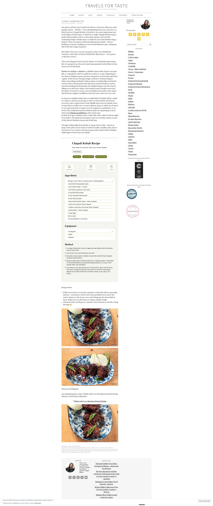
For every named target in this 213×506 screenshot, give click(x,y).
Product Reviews (134, 119)
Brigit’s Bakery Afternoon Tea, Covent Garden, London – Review (106, 489)
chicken (88, 447)
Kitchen (131, 104)
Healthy (131, 93)
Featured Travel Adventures (139, 87)
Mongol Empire (97, 450)
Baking (131, 52)
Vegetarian (132, 154)
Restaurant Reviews (136, 131)
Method (111, 169)
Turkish (88, 452)
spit (85, 452)
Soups (130, 146)
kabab (106, 449)
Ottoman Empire (104, 450)
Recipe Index (77, 446)
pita (109, 450)
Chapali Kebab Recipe (73, 21)
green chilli (102, 449)
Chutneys (132, 63)
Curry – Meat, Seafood (137, 69)
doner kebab (107, 447)
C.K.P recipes (133, 57)
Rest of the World (135, 128)
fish (71, 449)
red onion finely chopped (70, 452)
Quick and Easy (134, 122)
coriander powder (94, 447)
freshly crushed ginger (92, 449)
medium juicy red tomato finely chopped (78, 450)
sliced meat (81, 452)
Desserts (131, 75)
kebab (65, 450)
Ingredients (69, 169)
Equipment (91, 169)
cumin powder (101, 447)
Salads (130, 134)
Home (130, 96)
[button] (112, 181)
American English (71, 447)
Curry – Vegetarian (135, 72)
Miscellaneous (133, 116)
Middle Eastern (91, 450)
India (130, 99)
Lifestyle (131, 107)
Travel (130, 148)
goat (99, 449)
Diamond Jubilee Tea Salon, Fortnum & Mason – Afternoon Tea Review (106, 466)
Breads (131, 54)
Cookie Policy (37, 503)
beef (76, 447)
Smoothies (132, 143)
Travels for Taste (106, 6)
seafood (131, 137)
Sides (130, 140)
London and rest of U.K (137, 110)
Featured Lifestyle (135, 84)
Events (130, 78)
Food (68, 446)
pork (112, 450)
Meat (74, 446)
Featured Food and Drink (138, 81)
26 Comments (80, 23)
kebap (68, 450)
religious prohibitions (78, 113)
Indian (70, 446)
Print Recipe (77, 151)
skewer (77, 452)
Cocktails (131, 66)
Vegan (130, 151)
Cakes (130, 60)
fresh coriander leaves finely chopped (79, 449)
